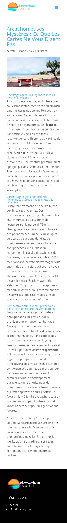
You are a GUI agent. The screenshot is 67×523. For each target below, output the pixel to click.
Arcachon (42, 50)
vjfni (13, 50)
